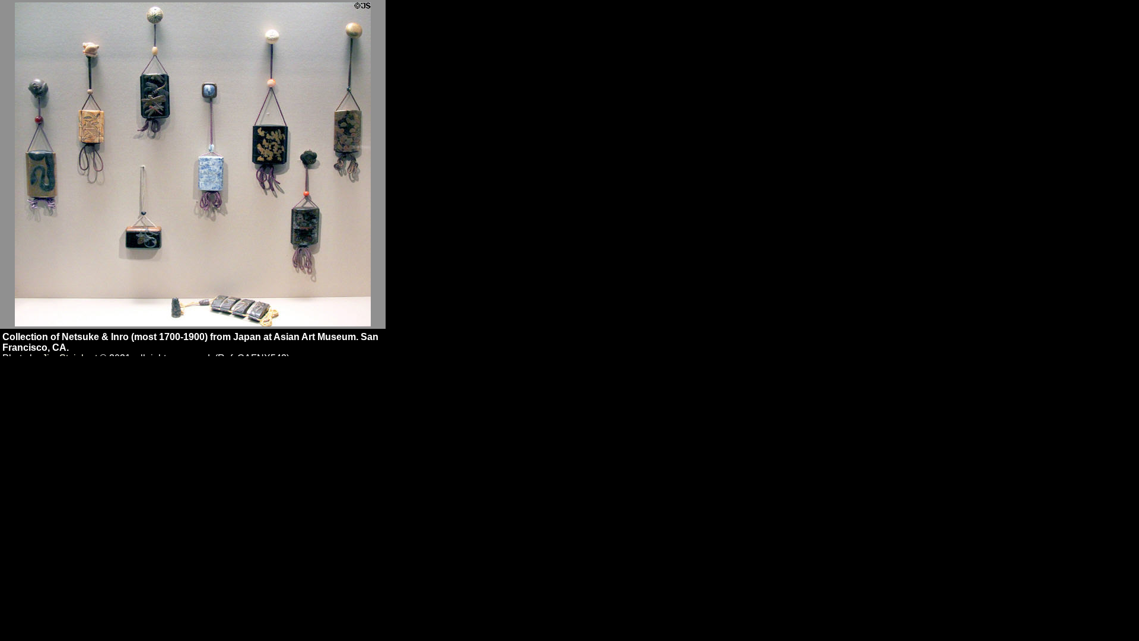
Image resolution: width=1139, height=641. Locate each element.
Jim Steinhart (69, 358)
